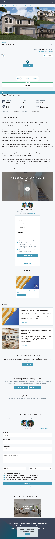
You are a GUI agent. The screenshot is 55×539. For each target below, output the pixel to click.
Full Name (5, 432)
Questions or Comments (9, 453)
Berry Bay (22, 5)
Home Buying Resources (22, 526)
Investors (22, 523)
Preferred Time (35, 466)
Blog (37, 526)
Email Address (6, 439)
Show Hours (27, 88)
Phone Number (6, 446)
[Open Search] (52, 2)
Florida (6, 5)
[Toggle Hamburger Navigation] (3, 2)
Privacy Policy (27, 263)
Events (28, 523)
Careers (10, 523)
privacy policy (31, 531)
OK (27, 534)
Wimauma (18, 5)
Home (3, 5)
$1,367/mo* (49, 49)
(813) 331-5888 (32, 213)
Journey (33, 526)
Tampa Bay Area (12, 5)
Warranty (16, 523)
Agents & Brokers (42, 523)
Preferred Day (9, 466)
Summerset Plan (28, 5)
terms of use (23, 531)
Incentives (33, 523)
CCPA (42, 528)
